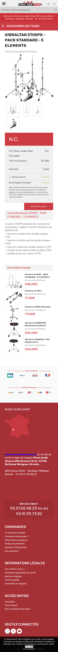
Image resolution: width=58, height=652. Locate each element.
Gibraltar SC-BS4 (33, 291)
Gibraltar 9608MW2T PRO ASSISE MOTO (37, 340)
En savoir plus (29, 649)
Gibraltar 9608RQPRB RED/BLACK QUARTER (35, 324)
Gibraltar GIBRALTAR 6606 (37, 307)
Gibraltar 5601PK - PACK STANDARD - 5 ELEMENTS (37, 275)
